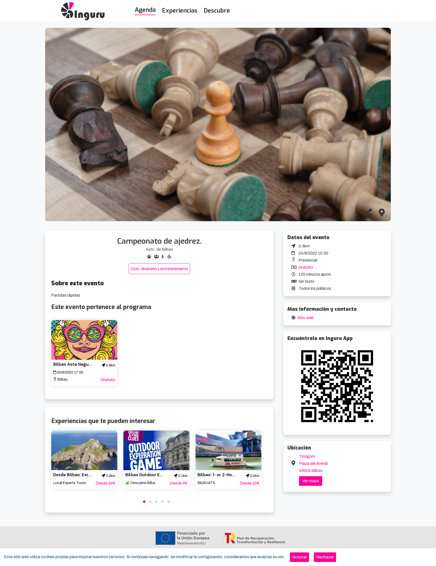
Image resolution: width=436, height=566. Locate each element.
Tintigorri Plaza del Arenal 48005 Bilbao (313, 463)
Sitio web (305, 318)
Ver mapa (310, 481)
